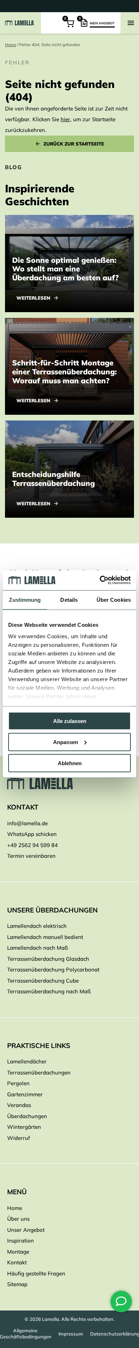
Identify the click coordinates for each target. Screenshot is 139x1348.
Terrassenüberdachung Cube (43, 980)
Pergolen (18, 1083)
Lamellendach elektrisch (37, 926)
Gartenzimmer (25, 1094)
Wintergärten (24, 1126)
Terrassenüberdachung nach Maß (49, 991)
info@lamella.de (27, 823)
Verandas (19, 1105)
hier (65, 119)
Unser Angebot (26, 1229)
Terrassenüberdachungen (39, 1072)
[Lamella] (69, 783)
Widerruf (18, 1138)
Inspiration (20, 1240)
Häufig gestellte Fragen (36, 1273)
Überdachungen (27, 1116)
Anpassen (65, 742)
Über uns (18, 1218)
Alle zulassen (69, 721)
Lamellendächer (27, 1061)
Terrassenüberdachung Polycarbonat (53, 969)
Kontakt (17, 1262)
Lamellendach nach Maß (37, 947)
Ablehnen (70, 763)
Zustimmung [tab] (25, 599)
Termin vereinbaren (31, 855)
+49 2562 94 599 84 (32, 845)
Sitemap (17, 1284)
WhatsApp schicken (32, 834)
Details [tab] (69, 599)
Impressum (70, 1334)
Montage (18, 1251)
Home (10, 44)
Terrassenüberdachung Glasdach (48, 958)
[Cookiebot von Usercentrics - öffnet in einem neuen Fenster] (100, 580)
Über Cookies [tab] (114, 599)
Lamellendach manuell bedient (45, 937)
